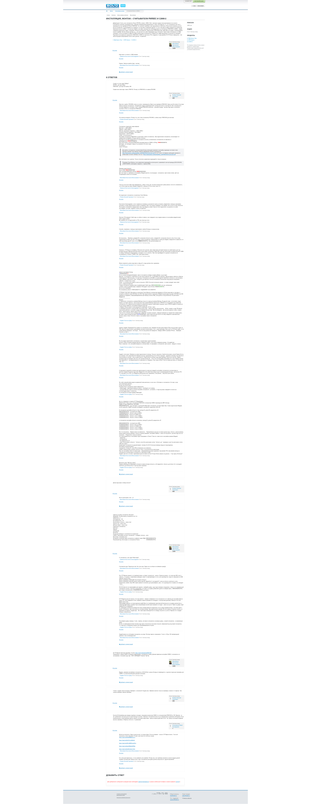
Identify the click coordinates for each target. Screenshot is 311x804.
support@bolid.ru (174, 799)
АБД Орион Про (118, 40)
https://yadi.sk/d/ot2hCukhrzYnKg (127, 749)
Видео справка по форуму (122, 15)
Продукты (114, 15)
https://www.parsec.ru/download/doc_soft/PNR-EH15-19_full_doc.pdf (138, 153)
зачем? (178, 781)
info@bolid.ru (173, 795)
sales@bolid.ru (186, 795)
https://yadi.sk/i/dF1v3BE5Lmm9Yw (127, 743)
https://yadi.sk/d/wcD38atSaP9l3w (127, 746)
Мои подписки (133, 15)
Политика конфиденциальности (123, 797)
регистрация (201, 5)
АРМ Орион (127, 40)
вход (194, 5)
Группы (108, 15)
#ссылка (115, 50)
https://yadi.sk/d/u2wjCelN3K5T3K (143, 652)
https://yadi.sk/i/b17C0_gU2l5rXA (127, 740)
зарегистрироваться (143, 781)
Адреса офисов (187, 798)
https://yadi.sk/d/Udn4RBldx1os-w (127, 737)
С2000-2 (134, 40)
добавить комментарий (126, 72)
